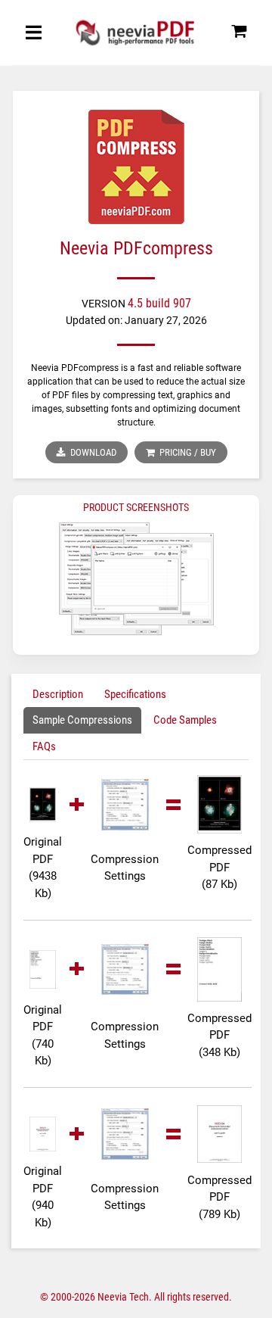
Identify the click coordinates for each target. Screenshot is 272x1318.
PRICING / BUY (185, 452)
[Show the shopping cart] (238, 35)
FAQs (44, 746)
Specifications (135, 694)
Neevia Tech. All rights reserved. (164, 1297)
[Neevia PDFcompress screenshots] (136, 578)
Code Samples (185, 720)
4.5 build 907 (159, 303)
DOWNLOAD (91, 452)
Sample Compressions (82, 720)
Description (57, 694)
